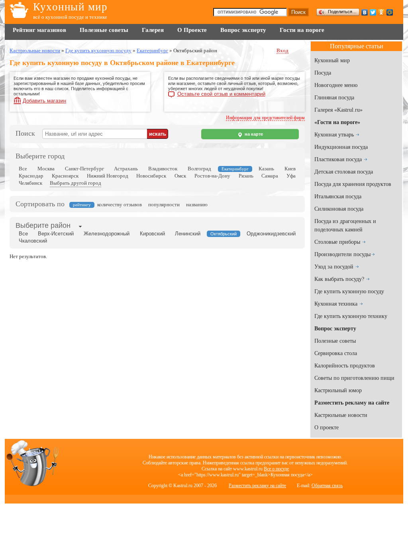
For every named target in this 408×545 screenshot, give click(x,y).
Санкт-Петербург (84, 169)
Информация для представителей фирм (265, 117)
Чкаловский (33, 241)
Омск (180, 176)
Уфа (291, 176)
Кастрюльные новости (340, 415)
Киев (290, 169)
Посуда (322, 73)
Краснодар (31, 176)
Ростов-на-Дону (212, 176)
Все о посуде (276, 469)
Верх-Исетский (56, 234)
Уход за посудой (333, 267)
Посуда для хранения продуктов (352, 184)
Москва (46, 169)
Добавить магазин (44, 101)
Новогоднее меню (335, 85)
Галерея (153, 30)
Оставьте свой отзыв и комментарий (221, 94)
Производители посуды (342, 254)
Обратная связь (327, 485)
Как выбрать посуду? (339, 279)
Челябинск (30, 183)
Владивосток (162, 169)
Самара (269, 176)
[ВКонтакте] (365, 12)
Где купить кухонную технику (350, 316)
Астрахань (126, 169)
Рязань (246, 176)
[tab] (43, 226)
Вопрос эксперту (243, 30)
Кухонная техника (335, 304)
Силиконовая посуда (338, 209)
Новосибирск (151, 176)
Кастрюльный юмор (338, 390)
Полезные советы (104, 30)
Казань (266, 169)
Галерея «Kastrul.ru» (338, 110)
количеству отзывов (119, 204)
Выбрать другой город (75, 183)
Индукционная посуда (341, 147)
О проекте (326, 427)
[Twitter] (373, 12)
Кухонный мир (70, 7)
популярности (164, 204)
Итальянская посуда (337, 196)
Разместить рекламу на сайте (257, 485)
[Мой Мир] (390, 12)
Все (23, 169)
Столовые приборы (337, 242)
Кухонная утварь (334, 135)
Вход (282, 50)
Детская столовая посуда (343, 172)
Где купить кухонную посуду (349, 291)
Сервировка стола (335, 353)
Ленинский (187, 234)
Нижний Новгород (107, 176)
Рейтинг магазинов (39, 30)
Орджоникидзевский (271, 234)
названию (197, 204)
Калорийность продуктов (344, 366)
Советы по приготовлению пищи (354, 378)
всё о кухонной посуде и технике (70, 17)
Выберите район (43, 225)
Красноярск (65, 176)
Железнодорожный (106, 234)
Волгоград (199, 169)
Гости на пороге (302, 30)
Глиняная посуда (334, 98)
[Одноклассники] (381, 12)
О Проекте (192, 30)
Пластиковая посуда (338, 159)
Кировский (152, 234)
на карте (253, 134)
